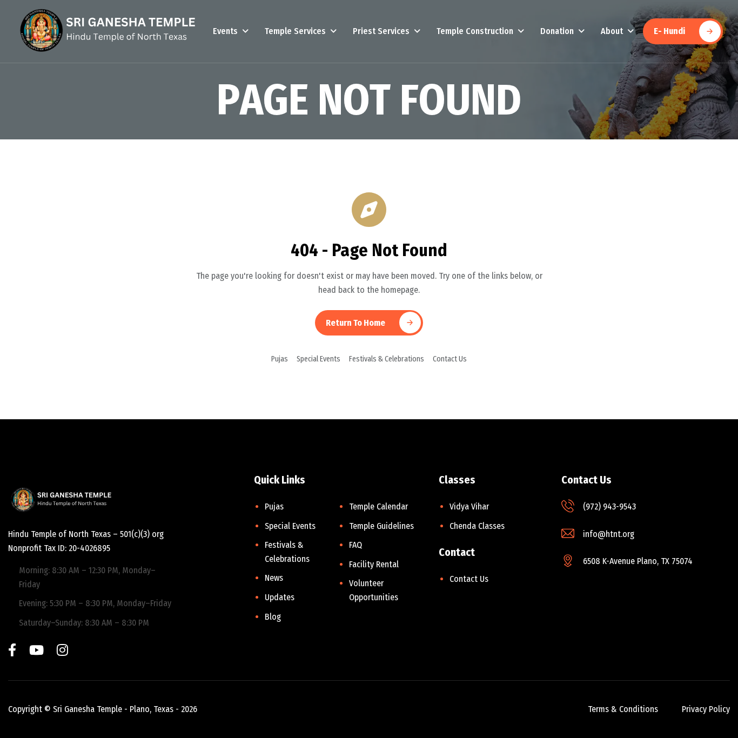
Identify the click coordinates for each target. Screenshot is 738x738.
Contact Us (450, 359)
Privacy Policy (706, 709)
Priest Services (381, 31)
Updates (279, 597)
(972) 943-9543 (609, 506)
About (612, 31)
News (274, 578)
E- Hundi (669, 31)
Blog (273, 617)
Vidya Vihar (469, 506)
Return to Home (355, 323)
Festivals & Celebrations (386, 359)
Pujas (279, 359)
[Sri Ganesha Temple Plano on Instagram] (62, 651)
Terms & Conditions (623, 709)
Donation (557, 31)
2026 (189, 709)
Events (225, 31)
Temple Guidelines (381, 526)
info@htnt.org (608, 534)
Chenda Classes (477, 526)
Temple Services (295, 31)
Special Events (318, 359)
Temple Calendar (378, 506)
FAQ (355, 545)
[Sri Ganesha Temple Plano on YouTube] (36, 651)
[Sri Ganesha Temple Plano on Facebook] (12, 651)
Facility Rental (374, 564)
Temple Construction (475, 31)
